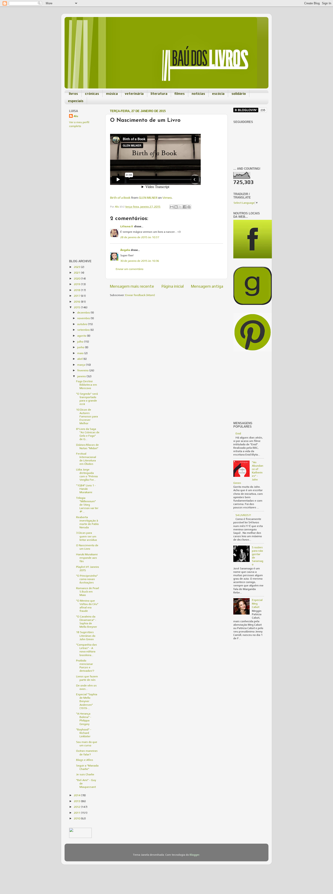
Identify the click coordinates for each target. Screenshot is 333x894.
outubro (82, 324)
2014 (77, 795)
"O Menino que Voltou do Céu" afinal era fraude (87, 605)
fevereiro (83, 370)
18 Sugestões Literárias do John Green (85, 635)
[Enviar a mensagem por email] (171, 207)
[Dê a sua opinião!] (176, 207)
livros (73, 94)
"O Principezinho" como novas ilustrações (87, 579)
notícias (198, 94)
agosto (82, 335)
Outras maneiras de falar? (87, 752)
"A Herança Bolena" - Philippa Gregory (83, 718)
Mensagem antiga (207, 286)
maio (80, 353)
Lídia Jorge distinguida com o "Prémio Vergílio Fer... (87, 474)
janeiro (82, 376)
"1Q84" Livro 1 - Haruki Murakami (86, 489)
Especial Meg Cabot (257, 603)
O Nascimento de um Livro (87, 547)
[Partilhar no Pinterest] (189, 207)
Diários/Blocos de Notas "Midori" (87, 446)
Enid (238, 433)
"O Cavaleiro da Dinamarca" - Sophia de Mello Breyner (86, 621)
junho (81, 347)
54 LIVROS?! (243, 515)
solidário (239, 94)
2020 (77, 278)
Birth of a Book (120, 197)
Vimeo (167, 197)
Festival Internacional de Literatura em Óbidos (86, 458)
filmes (179, 94)
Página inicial (173, 286)
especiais (75, 101)
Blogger (194, 854)
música (112, 94)
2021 (77, 272)
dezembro (84, 312)
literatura (159, 94)
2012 (77, 806)
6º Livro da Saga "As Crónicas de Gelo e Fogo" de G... (87, 434)
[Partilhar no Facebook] (184, 207)
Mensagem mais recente (132, 286)
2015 (77, 307)
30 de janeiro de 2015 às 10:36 (139, 260)
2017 (77, 295)
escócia (218, 94)
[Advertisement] (82, 162)
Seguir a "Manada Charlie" (87, 767)
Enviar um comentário (129, 269)
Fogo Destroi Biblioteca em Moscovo (86, 385)
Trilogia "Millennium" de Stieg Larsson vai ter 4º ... (87, 504)
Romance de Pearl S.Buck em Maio (87, 591)
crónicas (92, 94)
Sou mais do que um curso (86, 743)
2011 (77, 812)
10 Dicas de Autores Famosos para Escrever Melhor (87, 416)
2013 (77, 801)
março (81, 364)
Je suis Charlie (85, 774)
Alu (76, 116)
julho (80, 341)
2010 (77, 818)
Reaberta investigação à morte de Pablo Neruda (87, 522)
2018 (77, 290)
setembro (83, 329)
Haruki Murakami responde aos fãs (87, 558)
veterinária (134, 94)
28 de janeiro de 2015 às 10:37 (139, 237)
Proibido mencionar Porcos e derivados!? (85, 665)
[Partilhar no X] (180, 207)
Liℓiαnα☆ (126, 226)
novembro (84, 318)
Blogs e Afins (84, 760)
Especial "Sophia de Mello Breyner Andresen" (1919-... (86, 701)
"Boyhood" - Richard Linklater (83, 733)
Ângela (125, 250)
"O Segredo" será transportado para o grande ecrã (87, 399)
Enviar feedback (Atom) (140, 295)
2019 (77, 284)
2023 (77, 267)
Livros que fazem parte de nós (87, 678)
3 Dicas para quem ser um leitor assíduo (86, 536)
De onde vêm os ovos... (86, 687)
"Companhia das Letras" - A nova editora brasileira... (86, 649)
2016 (77, 301)
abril (80, 358)
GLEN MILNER (148, 197)
